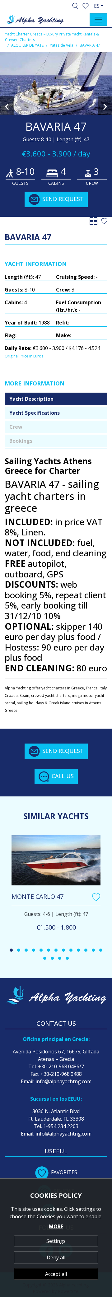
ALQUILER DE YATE (27, 45)
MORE (56, 1226)
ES (97, 5)
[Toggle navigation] (98, 19)
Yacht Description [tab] (31, 398)
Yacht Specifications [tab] (34, 412)
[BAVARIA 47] (56, 83)
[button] (85, 5)
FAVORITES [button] (64, 1172)
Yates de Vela (61, 45)
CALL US (63, 775)
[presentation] (7, 105)
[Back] (95, 220)
